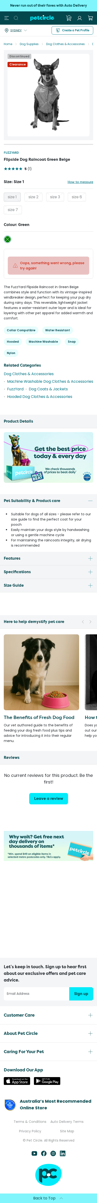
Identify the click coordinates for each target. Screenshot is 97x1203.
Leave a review (48, 798)
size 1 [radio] (12, 197)
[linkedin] (62, 1155)
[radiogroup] (48, 203)
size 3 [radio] (55, 197)
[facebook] (44, 1155)
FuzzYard (11, 153)
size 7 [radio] (13, 209)
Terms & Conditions (30, 1121)
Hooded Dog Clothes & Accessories (39, 396)
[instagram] (53, 1155)
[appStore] (17, 1083)
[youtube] (34, 1155)
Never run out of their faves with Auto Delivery (48, 5)
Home (8, 44)
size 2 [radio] (33, 197)
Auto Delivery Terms (67, 1121)
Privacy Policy (30, 1131)
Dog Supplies (29, 44)
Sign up (81, 993)
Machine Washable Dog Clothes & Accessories (50, 381)
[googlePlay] (47, 1083)
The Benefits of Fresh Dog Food (39, 717)
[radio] (7, 239)
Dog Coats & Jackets (48, 389)
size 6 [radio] (77, 197)
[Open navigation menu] (6, 18)
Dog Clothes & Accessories (65, 44)
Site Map (67, 1131)
